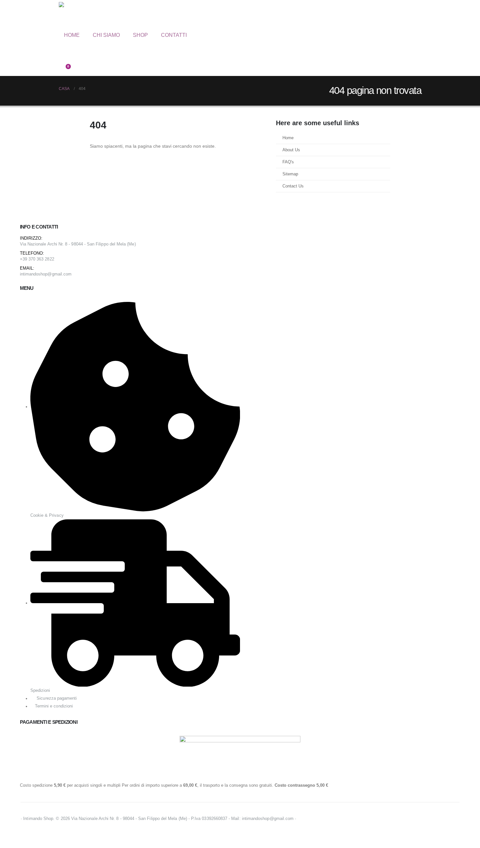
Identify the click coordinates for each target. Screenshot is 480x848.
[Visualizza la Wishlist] (61, 61)
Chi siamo (106, 35)
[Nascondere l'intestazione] (86, 15)
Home (72, 35)
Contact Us (293, 186)
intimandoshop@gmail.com (46, 274)
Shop (140, 35)
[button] (64, 45)
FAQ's (288, 162)
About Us (291, 150)
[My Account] (61, 53)
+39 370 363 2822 (37, 259)
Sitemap (290, 174)
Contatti (174, 35)
